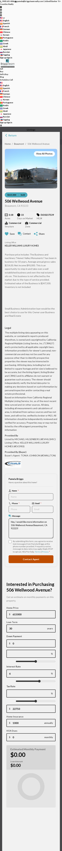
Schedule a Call (6, 80)
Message (16, 516)
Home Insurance (14, 716)
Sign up (3, 58)
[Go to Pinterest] (1, 15)
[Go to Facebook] (1, 7)
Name (15, 490)
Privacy (45, 551)
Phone (16, 503)
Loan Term (11, 622)
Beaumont (19, 144)
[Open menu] (1, 125)
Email (38, 503)
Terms (38, 551)
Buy (1, 71)
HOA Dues (11, 730)
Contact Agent (31, 559)
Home (8, 144)
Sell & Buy (4, 74)
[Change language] (2, 17)
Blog (2, 77)
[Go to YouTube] (1, 12)
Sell (1, 69)
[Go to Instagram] (1, 9)
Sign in (9, 58)
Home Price (12, 608)
